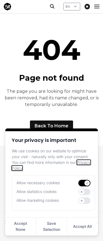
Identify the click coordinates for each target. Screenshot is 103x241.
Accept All (82, 226)
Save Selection (51, 226)
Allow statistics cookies (36, 191)
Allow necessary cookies (38, 182)
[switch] (85, 183)
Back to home (51, 125)
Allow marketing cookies (37, 200)
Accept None (20, 226)
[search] (54, 7)
